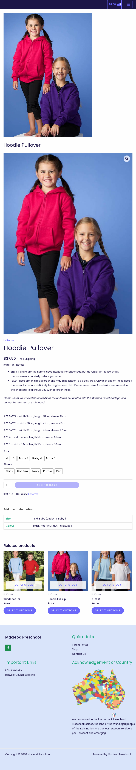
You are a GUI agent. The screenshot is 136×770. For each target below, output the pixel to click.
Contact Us (79, 654)
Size (6, 451)
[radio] (7, 458)
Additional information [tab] (18, 509)
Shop (75, 649)
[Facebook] (8, 648)
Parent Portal (80, 645)
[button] (127, 158)
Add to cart (47, 485)
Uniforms (9, 340)
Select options (19, 610)
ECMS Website (13, 670)
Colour (8, 464)
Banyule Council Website (20, 675)
